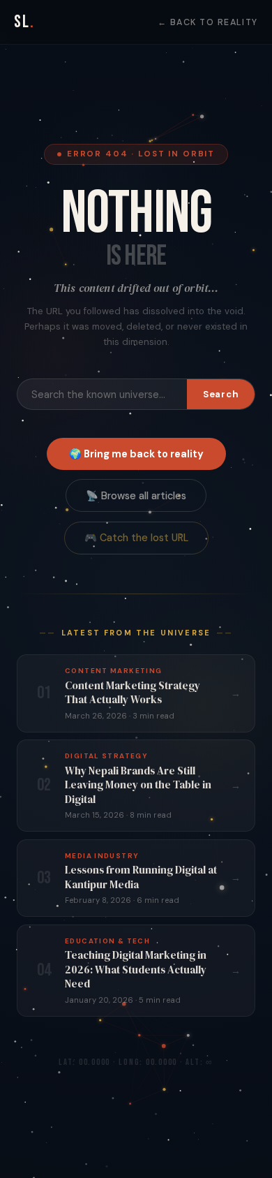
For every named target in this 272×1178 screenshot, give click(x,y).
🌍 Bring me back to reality (136, 454)
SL (24, 22)
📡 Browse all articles (136, 495)
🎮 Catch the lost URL (136, 537)
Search (221, 394)
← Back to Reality (208, 22)
